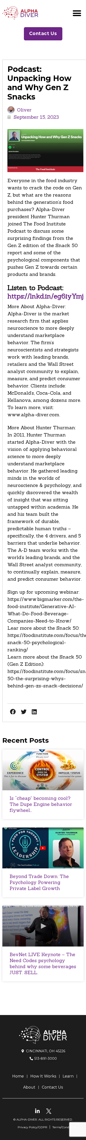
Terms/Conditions (64, 1127)
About (29, 1087)
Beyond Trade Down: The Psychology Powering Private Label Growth (39, 882)
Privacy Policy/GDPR (32, 1127)
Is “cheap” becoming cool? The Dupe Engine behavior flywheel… (41, 804)
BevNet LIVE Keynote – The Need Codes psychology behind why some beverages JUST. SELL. (43, 963)
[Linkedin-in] (37, 1111)
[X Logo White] (48, 1111)
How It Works (43, 1076)
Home (18, 1076)
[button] (77, 13)
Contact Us (52, 1087)
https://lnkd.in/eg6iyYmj (45, 296)
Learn (68, 1076)
